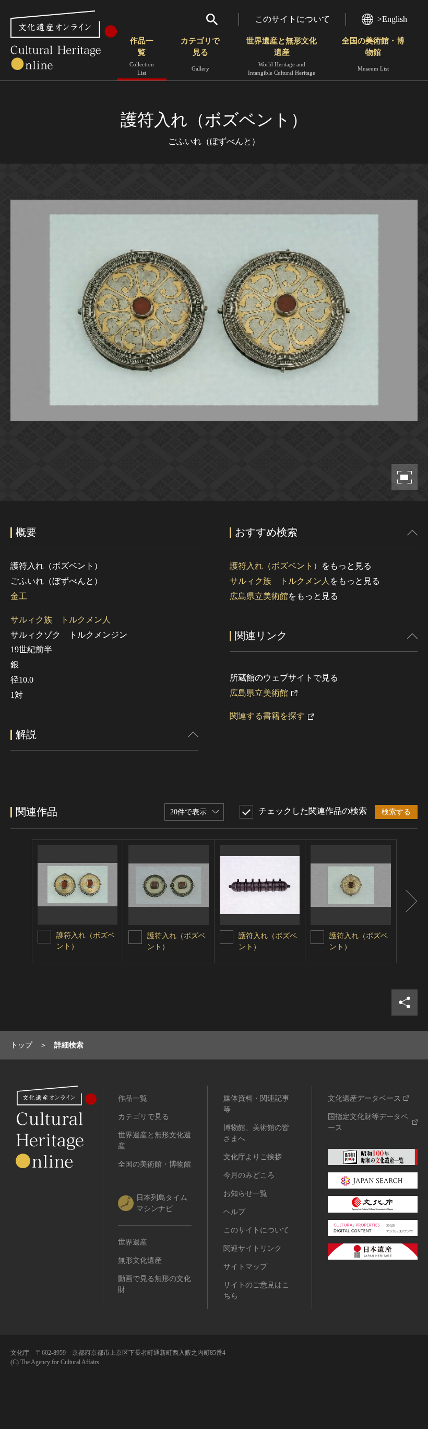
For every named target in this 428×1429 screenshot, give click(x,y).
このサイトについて (292, 19)
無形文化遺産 (140, 1260)
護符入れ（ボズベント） (276, 565)
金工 (18, 596)
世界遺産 (132, 1242)
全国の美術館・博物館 (373, 54)
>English (392, 19)
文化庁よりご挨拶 (252, 1157)
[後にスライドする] (407, 901)
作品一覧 (141, 56)
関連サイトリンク (252, 1248)
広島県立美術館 (259, 596)
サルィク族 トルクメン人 (60, 619)
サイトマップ (245, 1267)
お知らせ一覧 (245, 1193)
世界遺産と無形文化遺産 (281, 56)
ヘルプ (234, 1212)
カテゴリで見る (200, 54)
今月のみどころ (249, 1175)
